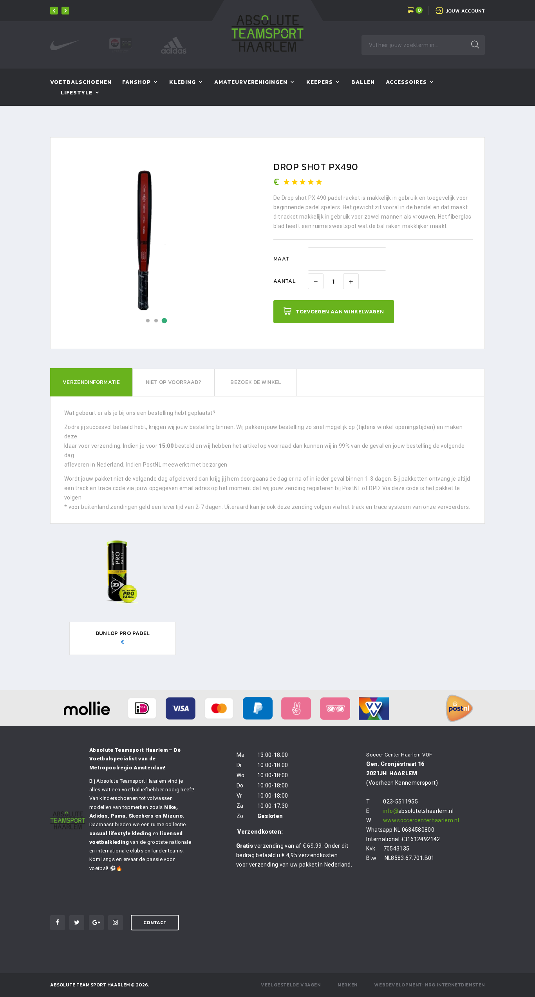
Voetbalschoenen (81, 82)
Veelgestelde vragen (290, 984)
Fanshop (136, 82)
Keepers (319, 82)
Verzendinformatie (91, 382)
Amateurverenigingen (250, 82)
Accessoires (406, 82)
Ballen (363, 82)
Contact (154, 922)
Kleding (182, 82)
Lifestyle (76, 93)
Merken (348, 984)
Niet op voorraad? (173, 382)
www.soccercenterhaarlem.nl (421, 820)
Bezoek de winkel (255, 382)
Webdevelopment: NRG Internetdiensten (429, 984)
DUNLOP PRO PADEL (123, 633)
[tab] (91, 382)
